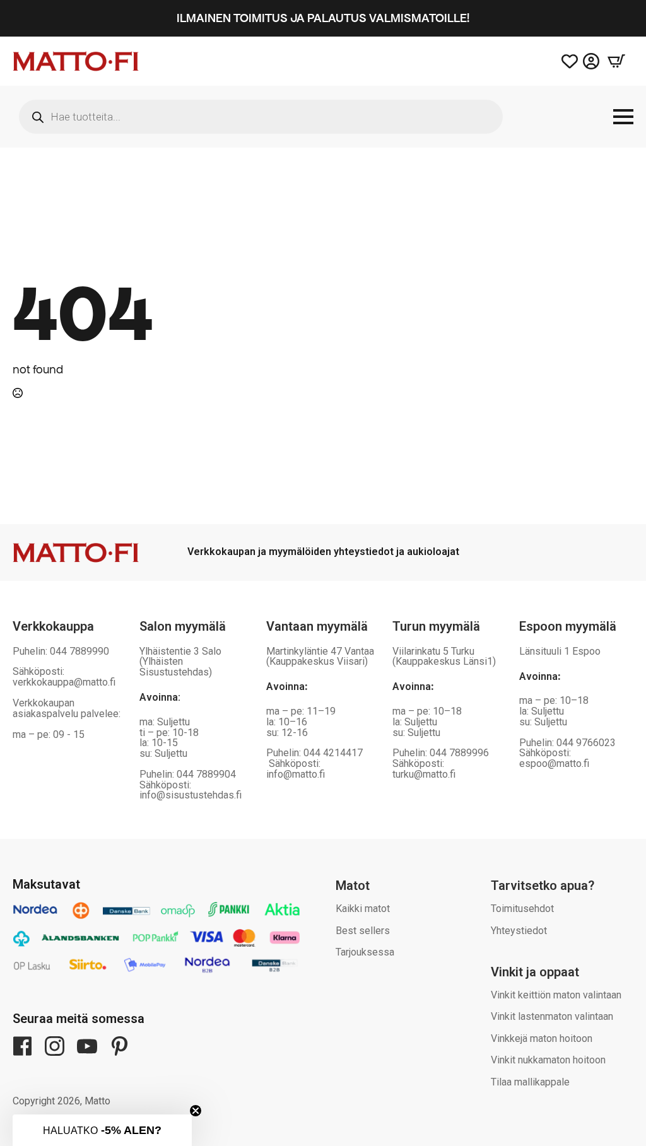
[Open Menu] (623, 117)
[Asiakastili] (591, 61)
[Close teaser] (195, 1110)
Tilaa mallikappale (530, 1082)
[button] (102, 1130)
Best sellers (363, 931)
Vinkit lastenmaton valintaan (552, 1016)
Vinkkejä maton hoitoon (541, 1038)
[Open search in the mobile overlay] (261, 116)
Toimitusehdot (522, 909)
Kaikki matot (363, 909)
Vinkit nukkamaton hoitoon (548, 1060)
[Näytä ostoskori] (616, 61)
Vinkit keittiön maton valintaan (556, 995)
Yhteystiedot (519, 931)
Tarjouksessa (365, 952)
